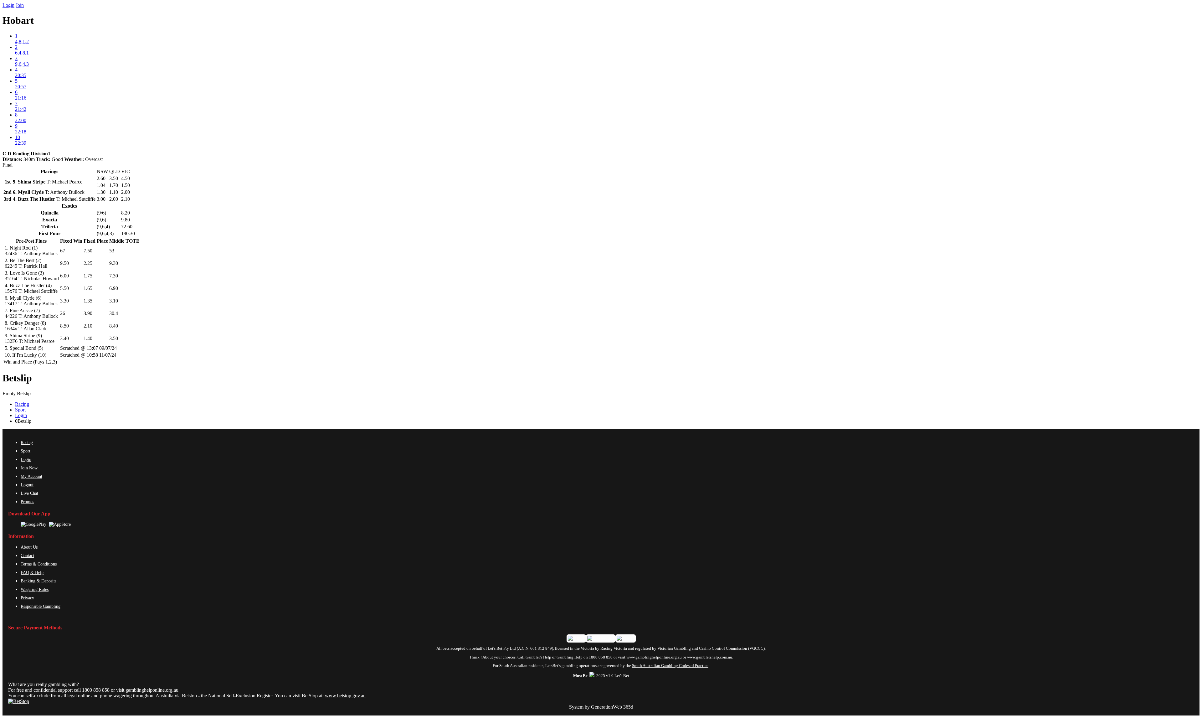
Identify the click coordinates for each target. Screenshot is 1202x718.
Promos (27, 501)
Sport (20, 409)
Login (8, 5)
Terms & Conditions (39, 563)
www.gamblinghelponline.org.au (654, 657)
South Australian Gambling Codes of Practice (670, 666)
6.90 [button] (113, 288)
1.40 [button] (88, 338)
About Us (29, 547)
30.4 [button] (113, 313)
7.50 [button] (88, 250)
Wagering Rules (35, 589)
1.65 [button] (88, 288)
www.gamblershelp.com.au (709, 657)
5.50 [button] (64, 288)
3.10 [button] (113, 300)
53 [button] (111, 250)
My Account (31, 476)
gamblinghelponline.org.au (152, 690)
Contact (27, 555)
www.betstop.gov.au (345, 695)
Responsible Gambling (40, 606)
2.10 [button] (88, 325)
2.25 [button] (88, 263)
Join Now (29, 467)
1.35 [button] (88, 300)
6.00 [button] (64, 275)
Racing (22, 404)
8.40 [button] (113, 325)
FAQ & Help (32, 572)
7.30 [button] (113, 275)
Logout (27, 484)
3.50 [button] (113, 338)
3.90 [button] (88, 313)
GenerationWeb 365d (612, 707)
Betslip (17, 378)
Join (20, 5)
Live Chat (29, 493)
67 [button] (62, 250)
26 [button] (62, 313)
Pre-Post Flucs (31, 241)
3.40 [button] (64, 338)
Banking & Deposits (38, 580)
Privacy (27, 597)
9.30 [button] (113, 263)
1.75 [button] (88, 275)
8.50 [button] (64, 325)
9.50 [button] (64, 263)
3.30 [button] (64, 300)
